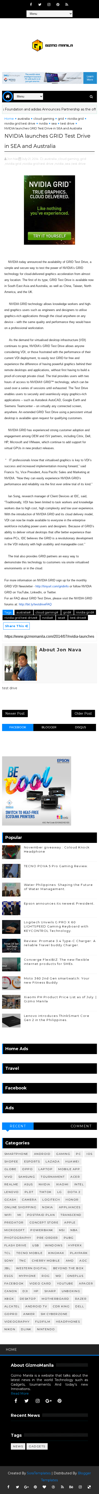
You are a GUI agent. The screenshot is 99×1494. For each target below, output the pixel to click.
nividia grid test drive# (21, 617)
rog (46, 1276)
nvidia (43, 123)
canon (10, 1291)
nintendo (46, 1329)
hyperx (75, 1245)
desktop (28, 1298)
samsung (26, 1176)
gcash (10, 1199)
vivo (8, 1176)
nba (74, 1230)
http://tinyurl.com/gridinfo (52, 586)
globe (10, 1169)
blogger (49, 727)
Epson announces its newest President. (59, 903)
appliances (70, 1207)
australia (23, 118)
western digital (31, 1268)
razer (81, 1298)
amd (70, 1260)
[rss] (66, 4)
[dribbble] (53, 1487)
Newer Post (15, 713)
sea (54, 123)
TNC (22, 1260)
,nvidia (59, 163)
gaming (63, 1154)
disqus (80, 727)
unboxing (71, 1291)
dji (25, 1291)
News (18, 1446)
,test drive (78, 163)
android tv (36, 1306)
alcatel (12, 1306)
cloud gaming (43, 118)
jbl (7, 1268)
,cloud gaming (68, 159)
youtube (65, 1283)
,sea (67, 163)
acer (75, 1176)
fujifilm (42, 1321)
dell (79, 1306)
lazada (53, 1161)
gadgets (37, 1446)
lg (59, 1192)
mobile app (69, 1169)
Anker (29, 1314)
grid (61, 118)
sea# (62, 617)
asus (28, 1184)
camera (29, 1199)
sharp (50, 1291)
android (42, 1154)
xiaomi (62, 1184)
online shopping (20, 1207)
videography (17, 1321)
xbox (9, 1298)
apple (70, 1222)
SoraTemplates (39, 1473)
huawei (72, 1161)
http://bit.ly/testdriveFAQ (35, 604)
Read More (20, 1393)
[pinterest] (57, 4)
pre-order (47, 1237)
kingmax (56, 1253)
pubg (69, 1237)
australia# (23, 612)
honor (72, 1199)
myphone (27, 1276)
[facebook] (30, 4)
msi (62, 1230)
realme (11, 1184)
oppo (27, 1169)
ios (90, 1154)
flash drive (15, 1245)
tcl (7, 1253)
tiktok (45, 1192)
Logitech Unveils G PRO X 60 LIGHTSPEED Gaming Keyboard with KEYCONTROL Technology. (56, 926)
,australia (50, 159)
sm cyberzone (54, 1314)
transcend (71, 1215)
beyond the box (68, 1268)
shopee (11, 1161)
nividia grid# (85, 612)
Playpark (79, 1253)
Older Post (83, 713)
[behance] (71, 1487)
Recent (18, 1126)
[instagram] (48, 4)
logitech (51, 1199)
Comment (81, 1126)
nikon (9, 1329)
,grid (82, 159)
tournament (53, 1176)
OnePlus (75, 1276)
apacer (86, 1283)
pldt (29, 1192)
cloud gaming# (47, 612)
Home (9, 118)
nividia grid (75, 118)
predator (14, 1222)
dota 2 (74, 1192)
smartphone (16, 1154)
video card (40, 1283)
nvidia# (48, 617)
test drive (67, 123)
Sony (9, 1260)
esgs (8, 1276)
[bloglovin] (44, 1487)
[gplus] (48, 1401)
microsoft (14, 1230)
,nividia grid (12, 163)
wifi (8, 1215)
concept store (44, 1222)
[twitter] (39, 4)
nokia (47, 1207)
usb (35, 1245)
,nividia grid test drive (37, 163)
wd (58, 1276)
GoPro (11, 1314)
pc (78, 1154)
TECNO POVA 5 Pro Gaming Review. (56, 866)
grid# (67, 612)
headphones (68, 1321)
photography (17, 1237)
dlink (26, 1329)
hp (36, 1291)
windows (54, 1245)
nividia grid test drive (19, 123)
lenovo (11, 1192)
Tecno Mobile (29, 1253)
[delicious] (89, 1487)
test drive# (78, 617)
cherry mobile (46, 1260)
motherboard (55, 1298)
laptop (45, 1169)
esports (32, 1161)
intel (79, 1184)
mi (19, 1215)
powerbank (41, 1230)
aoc (83, 1260)
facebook (17, 727)
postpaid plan (41, 1215)
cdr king (61, 1306)
